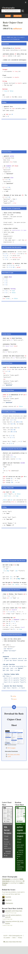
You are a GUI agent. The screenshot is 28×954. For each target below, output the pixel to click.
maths (21, 883)
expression (19, 868)
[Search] (22, 10)
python (18, 862)
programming (20, 866)
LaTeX (9, 756)
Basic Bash (19, 911)
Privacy (20, 937)
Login (8, 16)
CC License (7, 937)
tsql (6, 855)
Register (17, 16)
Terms (14, 937)
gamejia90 (8, 911)
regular (18, 864)
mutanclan (20, 850)
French (4, 885)
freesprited (8, 851)
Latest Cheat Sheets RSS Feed (13, 941)
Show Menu (25, 2)
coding (14, 696)
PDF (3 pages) (11, 748)
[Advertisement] (11, 2)
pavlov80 (7, 915)
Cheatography (6, 879)
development (20, 860)
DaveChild (8, 897)
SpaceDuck (8, 900)
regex (22, 862)
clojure (15, 699)
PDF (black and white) (14, 754)
